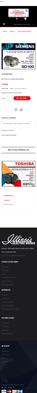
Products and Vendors (9, 277)
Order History (6, 354)
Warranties (5, 330)
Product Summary (9, 118)
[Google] (5, 387)
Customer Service (7, 302)
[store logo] (18, 13)
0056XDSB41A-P (9, 195)
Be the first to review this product (13, 79)
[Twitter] (2, 387)
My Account (5, 323)
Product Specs (8, 130)
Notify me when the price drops (12, 93)
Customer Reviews (9, 135)
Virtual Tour (5, 267)
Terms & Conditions (8, 305)
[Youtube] (11, 387)
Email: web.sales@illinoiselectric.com (13, 255)
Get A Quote (5, 298)
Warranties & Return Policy (10, 309)
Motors (12, 31)
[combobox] (22, 24)
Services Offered (7, 281)
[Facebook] (8, 387)
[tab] (18, 118)
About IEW (5, 270)
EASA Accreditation (8, 285)
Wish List (4, 358)
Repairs (4, 274)
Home (5, 31)
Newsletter (5, 362)
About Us (5, 295)
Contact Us (5, 326)
